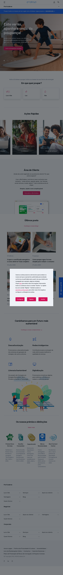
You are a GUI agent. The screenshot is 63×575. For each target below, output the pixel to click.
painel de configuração (22, 290)
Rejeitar (31, 299)
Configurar (20, 299)
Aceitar (43, 299)
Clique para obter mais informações (27, 283)
